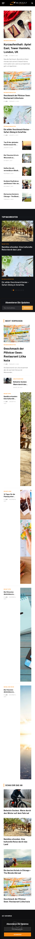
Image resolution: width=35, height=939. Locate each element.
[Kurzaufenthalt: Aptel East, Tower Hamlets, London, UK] (17, 24)
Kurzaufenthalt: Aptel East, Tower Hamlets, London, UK (17, 48)
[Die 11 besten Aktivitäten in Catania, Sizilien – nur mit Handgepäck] (25, 732)
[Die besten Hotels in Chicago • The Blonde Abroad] (26, 197)
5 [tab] (18, 290)
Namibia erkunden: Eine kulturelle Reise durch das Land (15, 841)
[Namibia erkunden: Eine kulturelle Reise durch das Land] (17, 231)
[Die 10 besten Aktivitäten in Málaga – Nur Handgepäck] (25, 635)
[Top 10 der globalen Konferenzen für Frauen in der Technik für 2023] (26, 145)
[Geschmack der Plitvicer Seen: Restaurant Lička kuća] (17, 81)
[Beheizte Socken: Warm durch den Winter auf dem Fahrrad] (7, 381)
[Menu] (3, 3)
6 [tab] (20, 290)
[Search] (32, 3)
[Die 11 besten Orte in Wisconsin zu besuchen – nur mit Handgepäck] (26, 158)
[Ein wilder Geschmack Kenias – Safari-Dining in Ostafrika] (17, 115)
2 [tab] (13, 290)
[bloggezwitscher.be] (18, 3)
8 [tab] (23, 290)
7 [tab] (21, 290)
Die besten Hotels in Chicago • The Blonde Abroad (11, 196)
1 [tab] (12, 290)
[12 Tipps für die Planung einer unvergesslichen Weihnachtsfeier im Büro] (25, 537)
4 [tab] (17, 290)
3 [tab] (15, 290)
